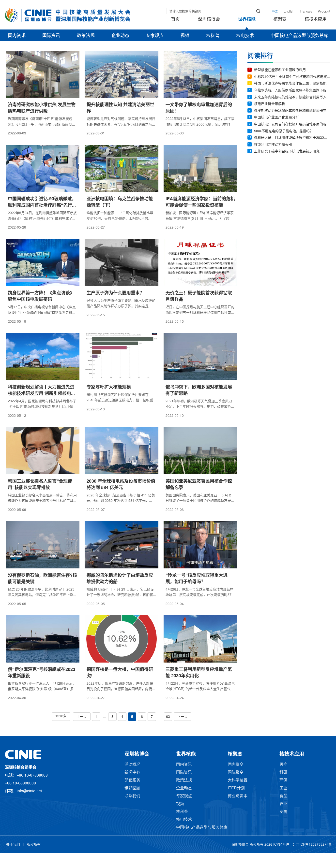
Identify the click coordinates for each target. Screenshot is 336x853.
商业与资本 (237, 796)
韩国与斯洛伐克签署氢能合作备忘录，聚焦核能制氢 (292, 84)
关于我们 (13, 845)
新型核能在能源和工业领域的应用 (280, 70)
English (289, 11)
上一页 (81, 717)
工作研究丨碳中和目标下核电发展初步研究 (287, 151)
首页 (175, 19)
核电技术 (245, 35)
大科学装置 (237, 780)
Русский (324, 11)
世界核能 (247, 19)
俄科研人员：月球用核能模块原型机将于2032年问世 (292, 138)
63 (168, 717)
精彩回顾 (132, 788)
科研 (283, 772)
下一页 (182, 717)
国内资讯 (17, 35)
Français (306, 11)
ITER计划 (236, 788)
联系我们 (132, 796)
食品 (283, 796)
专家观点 (155, 35)
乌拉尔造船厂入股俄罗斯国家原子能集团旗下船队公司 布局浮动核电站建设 (292, 90)
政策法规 (86, 35)
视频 (184, 35)
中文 (275, 11)
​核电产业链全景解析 (269, 104)
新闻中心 (132, 772)
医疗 (283, 765)
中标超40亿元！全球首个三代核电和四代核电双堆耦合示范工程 (292, 77)
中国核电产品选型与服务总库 (299, 35)
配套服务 (132, 780)
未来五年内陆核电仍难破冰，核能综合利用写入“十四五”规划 (292, 97)
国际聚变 (236, 772)
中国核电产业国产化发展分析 (276, 117)
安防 (283, 812)
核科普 (212, 35)
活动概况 (132, 765)
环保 (283, 780)
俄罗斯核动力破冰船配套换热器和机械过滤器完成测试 (292, 111)
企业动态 (120, 35)
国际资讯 (51, 35)
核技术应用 (316, 19)
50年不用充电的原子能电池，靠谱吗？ (283, 131)
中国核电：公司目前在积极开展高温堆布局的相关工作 (292, 124)
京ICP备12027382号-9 (313, 845)
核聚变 (280, 19)
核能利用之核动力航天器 (273, 145)
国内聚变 (236, 765)
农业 (283, 804)
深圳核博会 (209, 19)
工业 (283, 788)
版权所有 (34, 845)
